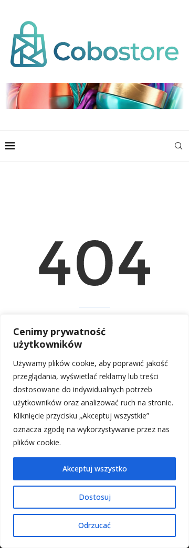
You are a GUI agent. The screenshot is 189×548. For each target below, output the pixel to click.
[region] (94, 431)
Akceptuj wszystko (94, 469)
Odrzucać (94, 525)
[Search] (178, 146)
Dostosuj (95, 497)
